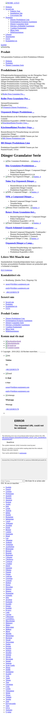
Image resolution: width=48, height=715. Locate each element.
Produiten (9, 17)
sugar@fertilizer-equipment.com (17, 284)
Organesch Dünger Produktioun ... (17, 112)
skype (14, 345)
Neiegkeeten (10, 37)
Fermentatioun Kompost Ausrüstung (23, 22)
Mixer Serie (14, 30)
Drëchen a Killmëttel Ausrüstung (22, 26)
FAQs (8, 39)
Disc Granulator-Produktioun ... (21, 165)
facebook (17, 341)
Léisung (9, 34)
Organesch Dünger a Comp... (20, 243)
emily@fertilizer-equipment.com (17, 288)
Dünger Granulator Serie (19, 24)
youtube (16, 348)
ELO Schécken (6, 270)
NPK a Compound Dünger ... (20, 196)
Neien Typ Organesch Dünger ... (21, 181)
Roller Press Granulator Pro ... (15, 98)
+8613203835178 (12, 292)
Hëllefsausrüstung (16, 32)
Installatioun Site (16, 13)
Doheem (9, 7)
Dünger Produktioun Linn (19, 20)
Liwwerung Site (16, 15)
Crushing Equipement (18, 28)
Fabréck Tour (15, 11)
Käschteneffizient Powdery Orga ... (17, 127)
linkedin (16, 343)
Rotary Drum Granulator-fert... (21, 212)
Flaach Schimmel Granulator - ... (21, 227)
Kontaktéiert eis (11, 41)
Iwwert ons (10, 9)
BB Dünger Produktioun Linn (15, 143)
